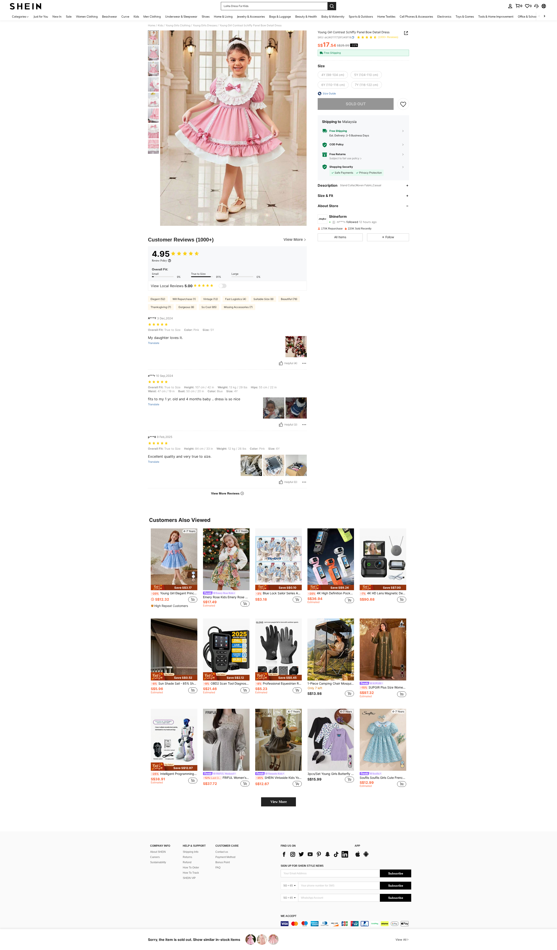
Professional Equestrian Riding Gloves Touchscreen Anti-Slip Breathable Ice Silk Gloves (279, 683)
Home (151, 25)
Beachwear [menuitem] (109, 16)
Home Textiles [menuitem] (386, 16)
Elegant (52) (158, 299)
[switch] (222, 286)
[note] (174, 587)
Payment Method (225, 857)
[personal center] (510, 6)
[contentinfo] (346, 923)
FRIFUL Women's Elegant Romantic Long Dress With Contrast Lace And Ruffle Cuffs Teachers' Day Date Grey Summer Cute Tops (226, 777)
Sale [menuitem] (69, 16)
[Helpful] (281, 363)
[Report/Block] (304, 363)
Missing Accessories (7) (238, 307)
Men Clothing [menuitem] (152, 16)
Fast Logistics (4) (235, 299)
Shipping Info (190, 851)
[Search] (331, 6)
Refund (187, 862)
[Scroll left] (539, 16)
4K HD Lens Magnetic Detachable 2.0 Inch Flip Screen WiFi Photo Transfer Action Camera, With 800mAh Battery (383, 593)
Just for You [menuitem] (41, 16)
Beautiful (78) (289, 299)
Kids (160, 25)
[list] (315, 854)
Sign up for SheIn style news (302, 865)
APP (357, 845)
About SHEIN (158, 851)
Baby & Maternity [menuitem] (332, 16)
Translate (153, 343)
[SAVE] (403, 104)
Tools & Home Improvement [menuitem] (495, 16)
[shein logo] (25, 6)
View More (278, 802)
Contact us (221, 851)
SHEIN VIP (189, 878)
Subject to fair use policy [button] (344, 158)
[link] (518, 5)
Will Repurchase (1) (184, 299)
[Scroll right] (544, 16)
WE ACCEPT (288, 916)
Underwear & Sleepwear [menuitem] (181, 16)
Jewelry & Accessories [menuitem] (251, 16)
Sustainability (158, 862)
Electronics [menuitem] (444, 16)
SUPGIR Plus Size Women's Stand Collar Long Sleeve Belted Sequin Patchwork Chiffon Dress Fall (383, 687)
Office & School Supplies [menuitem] (533, 16)
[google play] (366, 856)
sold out (356, 104)
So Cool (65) (208, 307)
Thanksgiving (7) (161, 307)
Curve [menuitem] (125, 16)
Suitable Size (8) (263, 299)
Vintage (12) (210, 299)
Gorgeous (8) (186, 307)
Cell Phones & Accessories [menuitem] (416, 16)
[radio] (333, 75)
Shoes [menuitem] (206, 16)
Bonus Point (222, 862)
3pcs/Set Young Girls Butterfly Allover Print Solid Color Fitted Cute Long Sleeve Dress (330, 774)
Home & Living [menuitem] (223, 16)
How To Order (191, 867)
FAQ (217, 867)
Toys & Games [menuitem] (465, 16)
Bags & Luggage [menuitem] (280, 16)
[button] (536, 6)
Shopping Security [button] (341, 166)
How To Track (191, 872)
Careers (155, 857)
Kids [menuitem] (136, 16)
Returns (187, 857)
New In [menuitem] (57, 16)
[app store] (358, 856)
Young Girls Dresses (205, 25)
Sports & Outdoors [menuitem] (361, 16)
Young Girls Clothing (178, 25)
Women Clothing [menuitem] (87, 16)
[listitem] (174, 570)
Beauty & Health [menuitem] (306, 16)
